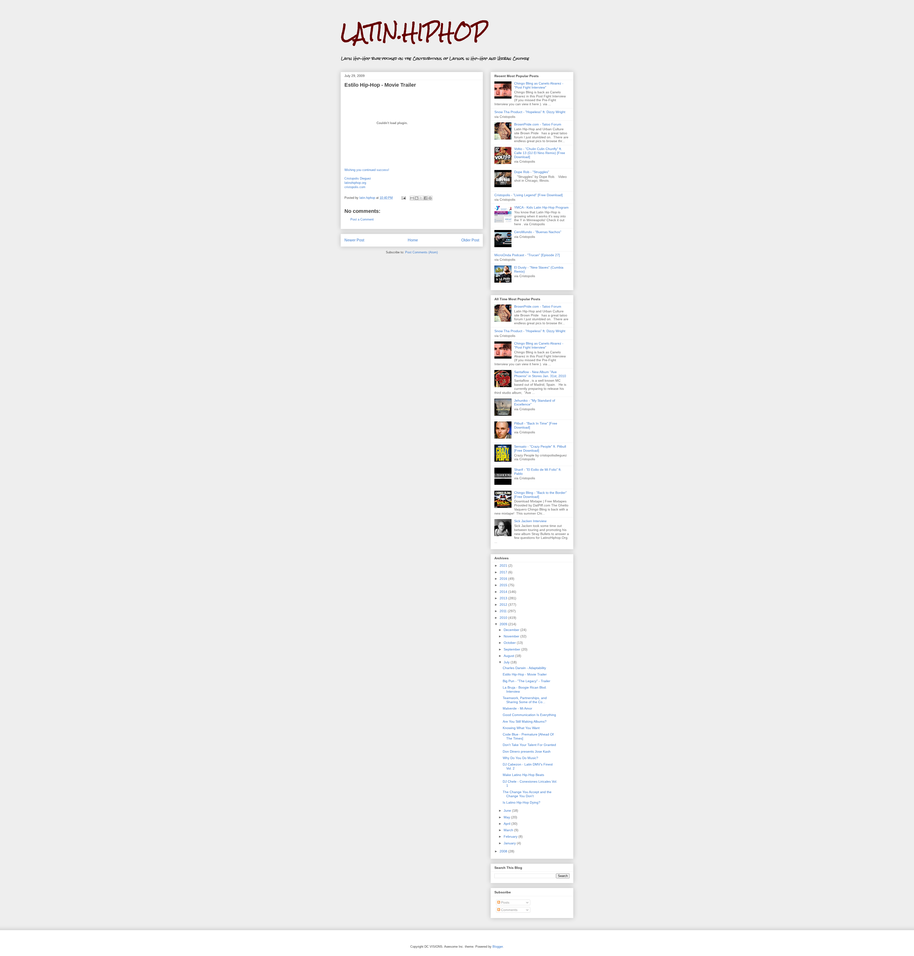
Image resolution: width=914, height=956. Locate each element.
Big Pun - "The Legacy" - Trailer (526, 681)
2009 (504, 624)
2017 (504, 572)
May (507, 817)
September (512, 649)
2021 (504, 565)
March (509, 830)
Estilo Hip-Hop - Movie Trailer (525, 674)
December (512, 630)
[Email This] (412, 198)
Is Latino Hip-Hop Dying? (521, 802)
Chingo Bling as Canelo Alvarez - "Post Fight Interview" (538, 85)
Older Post (470, 240)
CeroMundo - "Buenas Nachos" (537, 232)
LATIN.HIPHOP (414, 32)
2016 (504, 579)
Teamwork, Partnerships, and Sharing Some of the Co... (525, 700)
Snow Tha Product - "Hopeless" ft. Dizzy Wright (529, 112)
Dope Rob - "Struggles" (531, 172)
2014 (504, 592)
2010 (504, 618)
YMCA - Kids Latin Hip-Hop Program (541, 207)
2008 (504, 851)
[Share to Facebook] (425, 198)
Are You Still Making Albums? (524, 721)
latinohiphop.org (355, 183)
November (512, 636)
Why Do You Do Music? (520, 758)
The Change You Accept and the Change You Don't (527, 794)
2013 (504, 598)
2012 (504, 604)
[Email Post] (403, 198)
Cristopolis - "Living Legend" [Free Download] (528, 195)
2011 (504, 611)
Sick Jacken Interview (530, 521)
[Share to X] (421, 198)
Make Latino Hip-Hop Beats (523, 775)
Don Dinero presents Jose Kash (527, 751)
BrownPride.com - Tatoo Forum (537, 124)
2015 (504, 585)
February (511, 836)
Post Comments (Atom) (421, 252)
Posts (504, 902)
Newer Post (354, 240)
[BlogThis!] (416, 198)
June (508, 810)
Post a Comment (362, 219)
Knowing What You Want (521, 728)
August (509, 656)
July (507, 662)
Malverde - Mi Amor (517, 708)
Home (413, 240)
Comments (508, 910)
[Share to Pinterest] (430, 198)
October (510, 643)
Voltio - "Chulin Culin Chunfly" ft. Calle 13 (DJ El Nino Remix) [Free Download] (539, 153)
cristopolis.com (354, 187)
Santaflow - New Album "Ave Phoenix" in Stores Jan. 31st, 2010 (540, 374)
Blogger (497, 946)
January (510, 843)
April (507, 824)
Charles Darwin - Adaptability (524, 668)
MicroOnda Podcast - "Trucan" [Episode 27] (527, 255)
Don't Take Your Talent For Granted (529, 745)
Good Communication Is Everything (529, 715)
